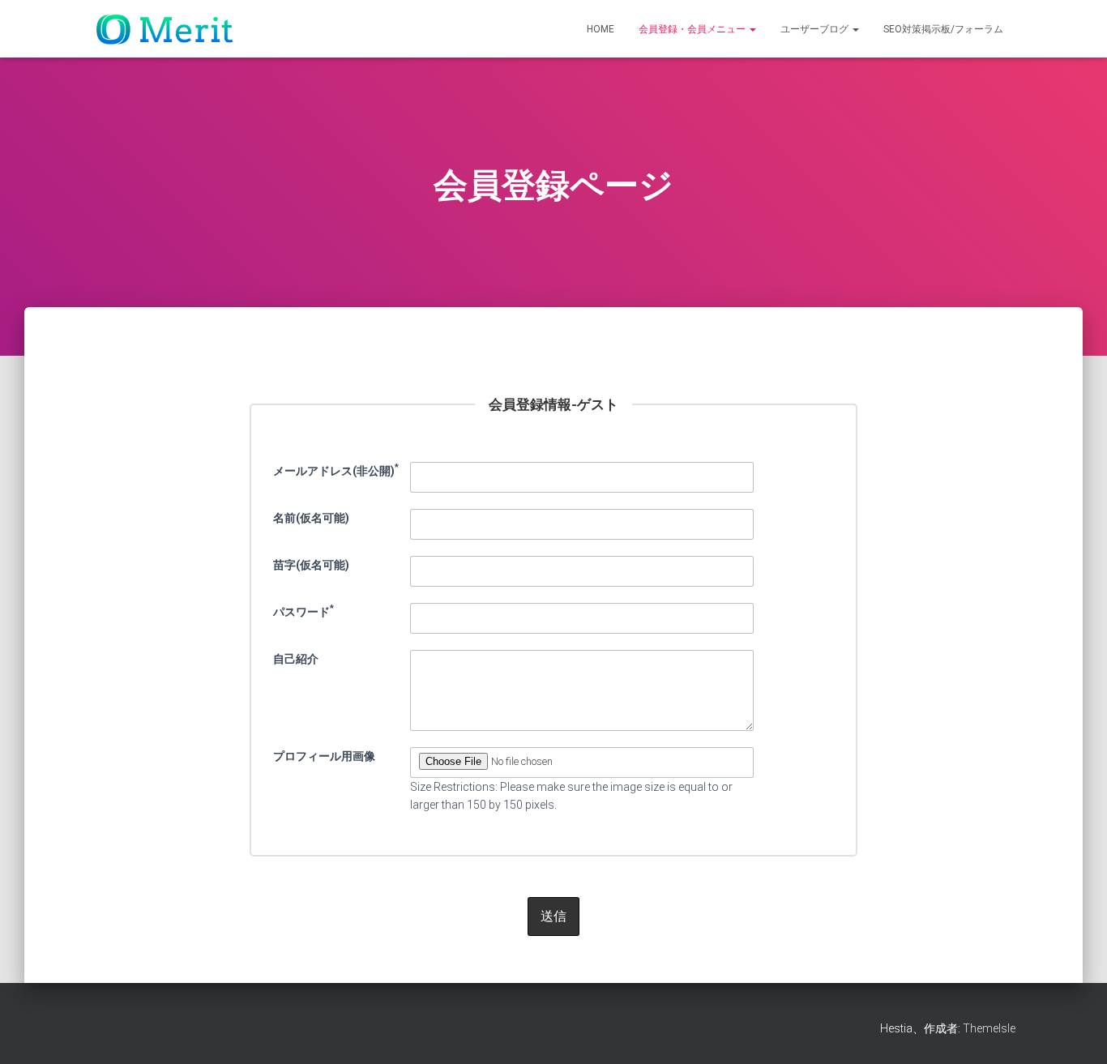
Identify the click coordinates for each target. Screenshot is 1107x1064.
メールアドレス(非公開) (336, 469)
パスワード (303, 610)
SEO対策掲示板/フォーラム (943, 29)
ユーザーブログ (815, 29)
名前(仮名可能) (311, 517)
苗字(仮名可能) (311, 564)
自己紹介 (295, 658)
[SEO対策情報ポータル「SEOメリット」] (167, 29)
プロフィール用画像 (324, 756)
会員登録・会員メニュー (693, 29)
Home (600, 29)
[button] (752, 29)
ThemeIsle (989, 1028)
